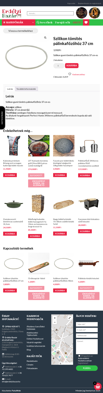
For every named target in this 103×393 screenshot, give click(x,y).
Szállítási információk (36, 346)
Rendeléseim (32, 361)
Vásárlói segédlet (34, 342)
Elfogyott (36, 175)
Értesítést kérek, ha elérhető (38, 183)
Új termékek (45, 22)
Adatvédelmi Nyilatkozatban (85, 359)
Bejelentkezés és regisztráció (89, 3)
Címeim (30, 364)
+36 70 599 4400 (12, 367)
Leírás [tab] (10, 89)
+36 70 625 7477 (12, 374)
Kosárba (72, 65)
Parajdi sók (62, 22)
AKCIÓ (77, 22)
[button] (45, 37)
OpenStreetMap (66, 364)
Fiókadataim (32, 368)
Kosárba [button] (10, 175)
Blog (29, 349)
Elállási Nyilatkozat (35, 338)
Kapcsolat (71, 3)
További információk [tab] (26, 89)
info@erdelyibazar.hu (11, 381)
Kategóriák (14, 22)
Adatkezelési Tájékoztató (32, 333)
